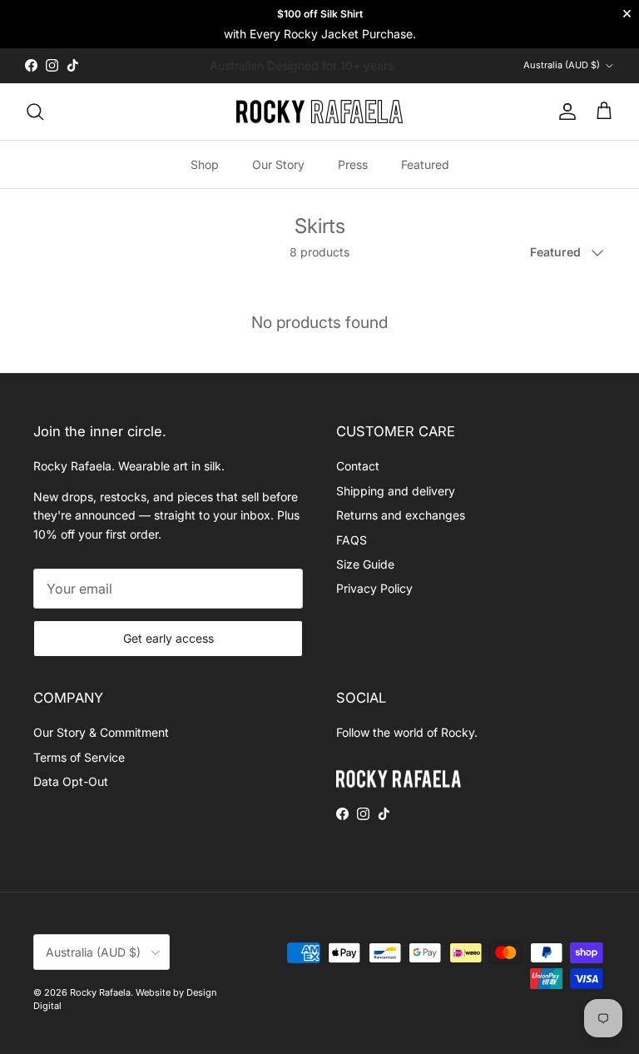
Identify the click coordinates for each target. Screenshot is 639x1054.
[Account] (564, 112)
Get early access (168, 638)
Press (353, 164)
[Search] (35, 112)
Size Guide (365, 564)
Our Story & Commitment (101, 732)
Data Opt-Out (70, 781)
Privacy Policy (374, 588)
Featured (425, 164)
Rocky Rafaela (100, 992)
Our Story (278, 164)
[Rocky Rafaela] (319, 112)
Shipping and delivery (395, 491)
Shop (205, 164)
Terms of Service (79, 757)
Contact (357, 466)
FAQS (351, 540)
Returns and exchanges (400, 515)
